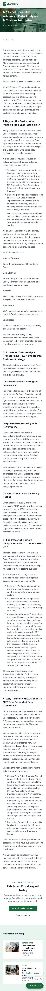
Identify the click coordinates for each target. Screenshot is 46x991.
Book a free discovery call (23, 908)
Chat (36, 979)
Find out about (32, 973)
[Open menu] (41, 4)
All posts (9, 40)
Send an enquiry (23, 915)
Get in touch (33, 986)
